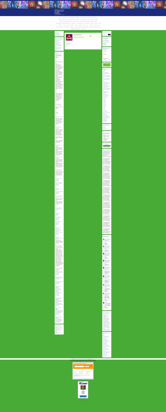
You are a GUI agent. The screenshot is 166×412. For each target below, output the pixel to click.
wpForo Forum (57, 34)
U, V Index (104, 110)
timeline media (107, 273)
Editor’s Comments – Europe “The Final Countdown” (58, 218)
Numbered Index (105, 96)
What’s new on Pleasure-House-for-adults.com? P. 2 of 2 (106, 79)
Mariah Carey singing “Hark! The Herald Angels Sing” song (58, 183)
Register (104, 59)
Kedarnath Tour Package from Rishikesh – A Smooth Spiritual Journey (106, 324)
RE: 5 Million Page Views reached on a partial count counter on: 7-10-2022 (107, 241)
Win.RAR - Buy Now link (83, 399)
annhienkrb (104, 317)
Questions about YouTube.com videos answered (106, 92)
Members (104, 127)
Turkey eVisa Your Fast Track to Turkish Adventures (106, 314)
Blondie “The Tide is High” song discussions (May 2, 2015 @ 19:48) (59, 269)
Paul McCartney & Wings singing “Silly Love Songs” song (58, 197)
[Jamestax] (69, 37)
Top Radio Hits (75, 373)
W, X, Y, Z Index (105, 111)
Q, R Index (104, 106)
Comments (104, 350)
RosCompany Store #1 (106, 345)
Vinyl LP (87, 373)
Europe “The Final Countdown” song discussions (57, 222)
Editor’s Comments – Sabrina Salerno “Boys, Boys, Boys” (58, 289)
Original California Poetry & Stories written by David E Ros (107, 89)
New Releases (75, 371)
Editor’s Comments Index (58, 35)
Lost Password (105, 60)
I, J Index (104, 102)
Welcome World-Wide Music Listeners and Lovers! (58, 48)
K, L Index (104, 103)
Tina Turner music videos (58, 188)
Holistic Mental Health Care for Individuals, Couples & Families (106, 320)
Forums (104, 126)
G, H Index (56, 41)
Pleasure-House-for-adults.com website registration (106, 337)
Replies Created (68, 44)
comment (106, 302)
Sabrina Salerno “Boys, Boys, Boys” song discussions (58, 293)
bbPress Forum (57, 33)
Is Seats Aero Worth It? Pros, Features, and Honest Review (106, 328)
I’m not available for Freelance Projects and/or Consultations (106, 83)
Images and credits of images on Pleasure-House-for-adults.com (107, 86)
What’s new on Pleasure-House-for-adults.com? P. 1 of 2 (59, 62)
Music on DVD (80, 373)
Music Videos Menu (105, 72)
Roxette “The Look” (58, 227)
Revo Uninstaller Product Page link (83, 401)
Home (104, 71)
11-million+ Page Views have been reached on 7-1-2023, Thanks (107, 294)
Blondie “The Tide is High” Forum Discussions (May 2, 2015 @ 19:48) (59, 272)
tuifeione (106, 307)
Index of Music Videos (106, 95)
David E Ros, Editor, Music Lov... (107, 299)
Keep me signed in (105, 58)
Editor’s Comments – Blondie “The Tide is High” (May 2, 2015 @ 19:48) (59, 246)
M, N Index (104, 104)
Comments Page (105, 94)
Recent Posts (105, 128)
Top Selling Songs (88, 371)
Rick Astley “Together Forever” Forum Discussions (58, 313)
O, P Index (104, 105)
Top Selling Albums (81, 371)
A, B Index (104, 97)
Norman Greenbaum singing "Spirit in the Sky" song (58, 45)
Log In (109, 59)
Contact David (60, 326)
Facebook (56, 112)
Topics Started (68, 43)
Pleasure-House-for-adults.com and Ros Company (60, 11)
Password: (104, 54)
